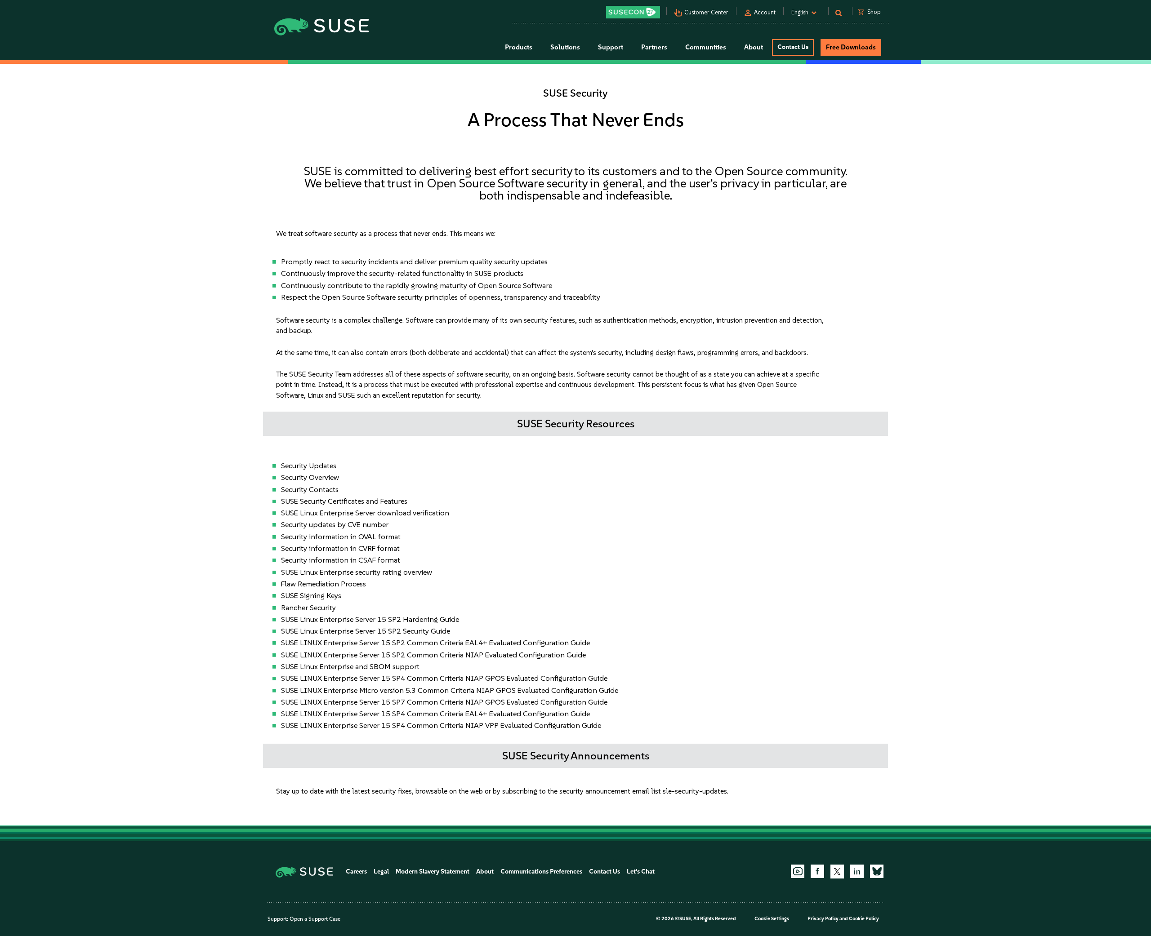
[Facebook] (817, 871)
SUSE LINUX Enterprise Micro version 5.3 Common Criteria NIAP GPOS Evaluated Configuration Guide (449, 690)
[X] (837, 871)
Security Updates (308, 465)
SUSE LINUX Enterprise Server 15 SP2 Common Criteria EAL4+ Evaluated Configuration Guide (435, 642)
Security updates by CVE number (334, 524)
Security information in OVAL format (341, 536)
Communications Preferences (541, 871)
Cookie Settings (771, 919)
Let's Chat (641, 871)
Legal (381, 871)
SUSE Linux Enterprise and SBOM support (350, 666)
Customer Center (706, 12)
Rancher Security (308, 607)
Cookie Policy (864, 919)
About (485, 871)
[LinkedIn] (857, 871)
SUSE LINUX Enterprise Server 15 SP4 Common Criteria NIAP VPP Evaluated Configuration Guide (441, 725)
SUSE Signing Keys (311, 595)
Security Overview (310, 477)
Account (765, 12)
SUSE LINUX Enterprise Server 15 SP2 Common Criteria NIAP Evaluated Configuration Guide (433, 654)
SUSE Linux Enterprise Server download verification (365, 512)
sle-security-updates (695, 791)
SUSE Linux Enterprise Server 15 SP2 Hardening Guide (370, 619)
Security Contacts (310, 489)
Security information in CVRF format (340, 548)
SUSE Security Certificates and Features (344, 501)
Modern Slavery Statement (432, 871)
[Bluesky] (876, 871)
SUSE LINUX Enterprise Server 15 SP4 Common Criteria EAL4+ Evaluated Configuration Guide (435, 713)
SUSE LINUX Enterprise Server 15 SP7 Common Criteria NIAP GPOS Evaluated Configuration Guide (444, 701)
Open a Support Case (315, 919)
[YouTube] (797, 871)
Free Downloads (851, 47)
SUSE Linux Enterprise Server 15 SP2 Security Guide (365, 630)
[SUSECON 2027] (633, 12)
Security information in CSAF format (340, 559)
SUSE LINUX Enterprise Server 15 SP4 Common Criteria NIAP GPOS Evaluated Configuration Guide (444, 678)
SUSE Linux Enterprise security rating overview (356, 572)
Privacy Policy (823, 919)
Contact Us (792, 47)
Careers (356, 871)
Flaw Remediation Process (323, 583)
